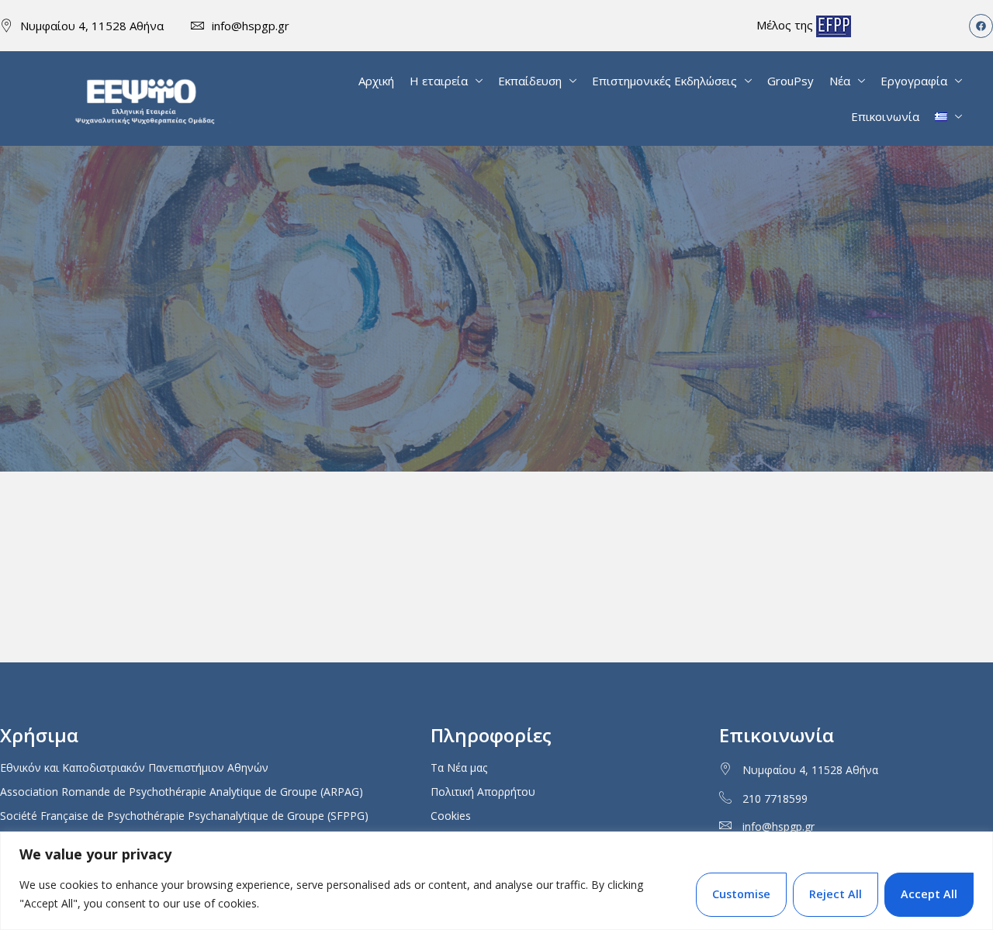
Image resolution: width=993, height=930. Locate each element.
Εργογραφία (914, 80)
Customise (741, 894)
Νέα (839, 80)
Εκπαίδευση (530, 80)
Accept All (929, 894)
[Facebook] (981, 26)
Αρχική (376, 80)
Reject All (835, 894)
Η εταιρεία (439, 80)
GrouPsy (790, 80)
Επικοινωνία (885, 116)
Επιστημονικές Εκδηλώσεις (664, 80)
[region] (496, 880)
